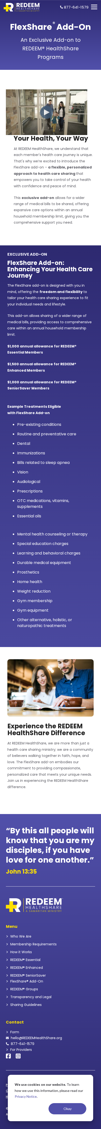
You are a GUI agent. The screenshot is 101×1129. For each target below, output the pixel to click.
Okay (67, 1109)
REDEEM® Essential (25, 959)
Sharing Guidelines (26, 1004)
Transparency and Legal (30, 996)
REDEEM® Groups (24, 989)
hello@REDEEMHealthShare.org (36, 1037)
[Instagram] (18, 1055)
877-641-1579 (22, 1043)
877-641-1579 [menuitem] (75, 7)
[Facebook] (8, 1055)
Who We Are (20, 936)
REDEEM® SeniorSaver (28, 975)
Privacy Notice (26, 1096)
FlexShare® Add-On (26, 981)
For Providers (21, 1049)
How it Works (21, 952)
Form (14, 1032)
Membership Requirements (33, 944)
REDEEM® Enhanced (26, 967)
